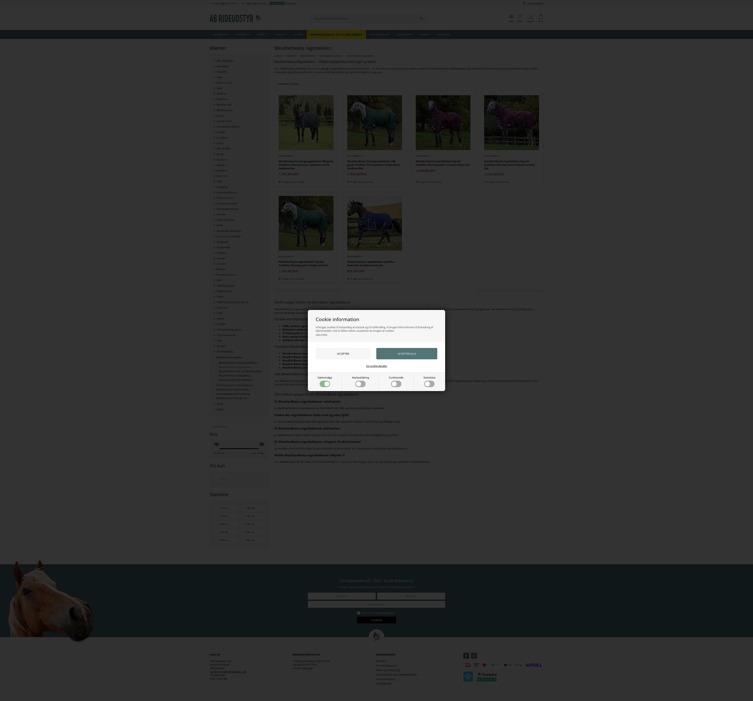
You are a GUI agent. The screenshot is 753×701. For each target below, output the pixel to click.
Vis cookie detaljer (376, 366)
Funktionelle (396, 377)
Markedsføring (360, 377)
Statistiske (429, 377)
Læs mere (321, 334)
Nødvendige (325, 377)
